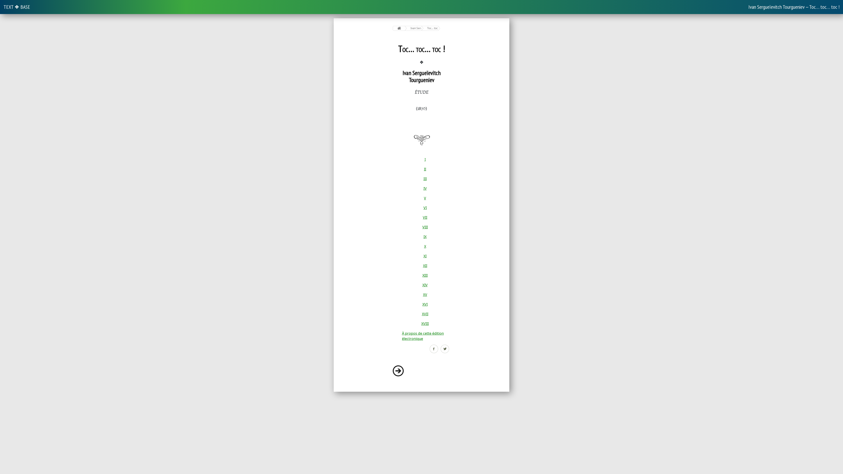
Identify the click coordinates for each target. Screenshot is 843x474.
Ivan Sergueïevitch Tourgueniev (416, 28)
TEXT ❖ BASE (17, 7)
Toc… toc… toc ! (432, 28)
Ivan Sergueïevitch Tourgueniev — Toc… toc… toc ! (793, 7)
